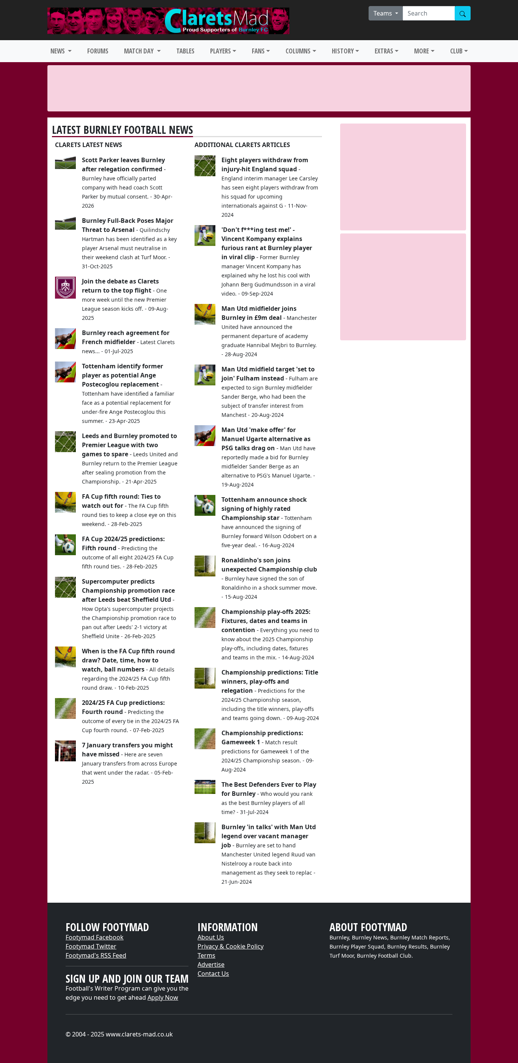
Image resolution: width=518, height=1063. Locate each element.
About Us (211, 937)
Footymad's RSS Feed (96, 955)
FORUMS (97, 51)
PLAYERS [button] (220, 51)
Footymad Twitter (91, 946)
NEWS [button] (58, 51)
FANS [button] (258, 51)
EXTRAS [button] (384, 51)
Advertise (211, 964)
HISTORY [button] (343, 51)
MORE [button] (421, 51)
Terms (206, 955)
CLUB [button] (456, 51)
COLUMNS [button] (298, 51)
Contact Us (213, 973)
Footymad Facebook (95, 937)
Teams (384, 13)
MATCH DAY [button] (139, 51)
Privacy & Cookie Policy (231, 946)
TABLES (185, 51)
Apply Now (163, 997)
